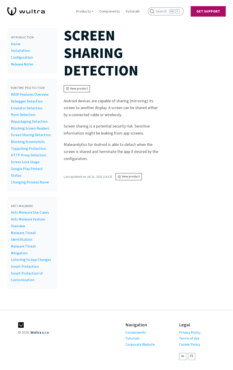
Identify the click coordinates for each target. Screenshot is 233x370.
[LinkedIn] (182, 356)
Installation (20, 50)
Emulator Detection (26, 108)
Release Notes (22, 64)
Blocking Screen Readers (30, 128)
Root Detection (23, 114)
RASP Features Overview (30, 94)
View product (79, 88)
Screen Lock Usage (25, 162)
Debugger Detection (27, 101)
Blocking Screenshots (28, 141)
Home (15, 44)
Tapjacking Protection (28, 148)
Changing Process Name (30, 182)
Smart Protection (25, 266)
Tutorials (132, 11)
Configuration (22, 57)
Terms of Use (189, 338)
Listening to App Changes (31, 259)
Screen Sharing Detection (31, 135)
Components (109, 11)
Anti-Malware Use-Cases (30, 212)
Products (83, 11)
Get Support (208, 11)
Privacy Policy (189, 332)
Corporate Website (140, 344)
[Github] (191, 356)
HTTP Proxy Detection (28, 155)
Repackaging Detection (29, 121)
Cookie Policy (189, 344)
